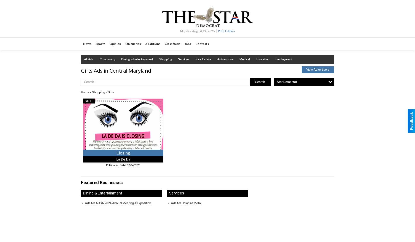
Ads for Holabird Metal (186, 203)
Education (263, 59)
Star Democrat (287, 82)
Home (85, 92)
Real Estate (203, 59)
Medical (244, 59)
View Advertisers (317, 69)
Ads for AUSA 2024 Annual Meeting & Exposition (118, 203)
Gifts (111, 92)
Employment (284, 59)
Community (107, 59)
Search (260, 82)
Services (184, 59)
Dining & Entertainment (137, 59)
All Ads (89, 59)
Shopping (165, 59)
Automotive (225, 59)
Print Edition (226, 31)
